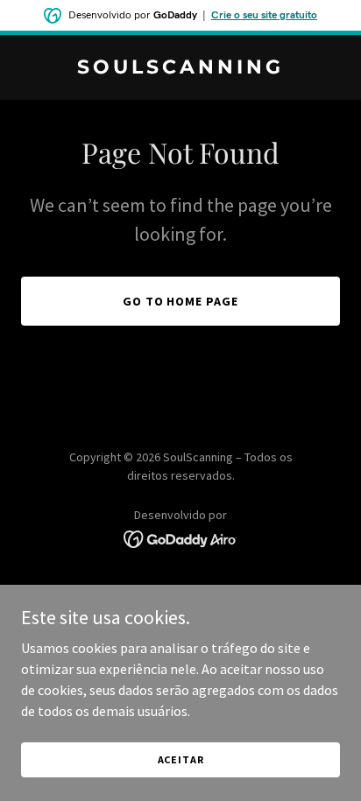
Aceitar (181, 759)
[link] (180, 68)
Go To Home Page (181, 301)
